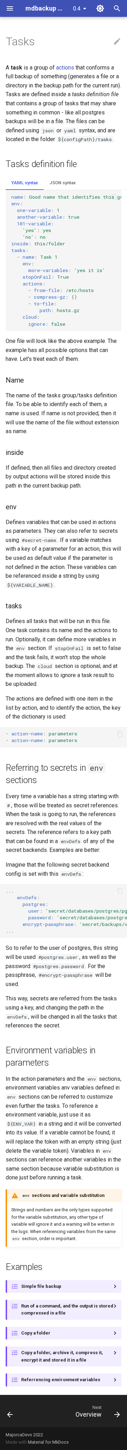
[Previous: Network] (10, 1411)
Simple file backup (41, 1286)
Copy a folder (35, 1333)
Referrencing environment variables (60, 1379)
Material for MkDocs (48, 1442)
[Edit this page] (117, 41)
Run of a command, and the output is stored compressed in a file (67, 1309)
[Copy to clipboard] (114, 197)
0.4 (76, 8)
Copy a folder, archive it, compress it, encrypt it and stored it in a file (62, 1356)
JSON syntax (62, 182)
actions (65, 67)
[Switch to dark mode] (100, 8)
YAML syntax (24, 182)
